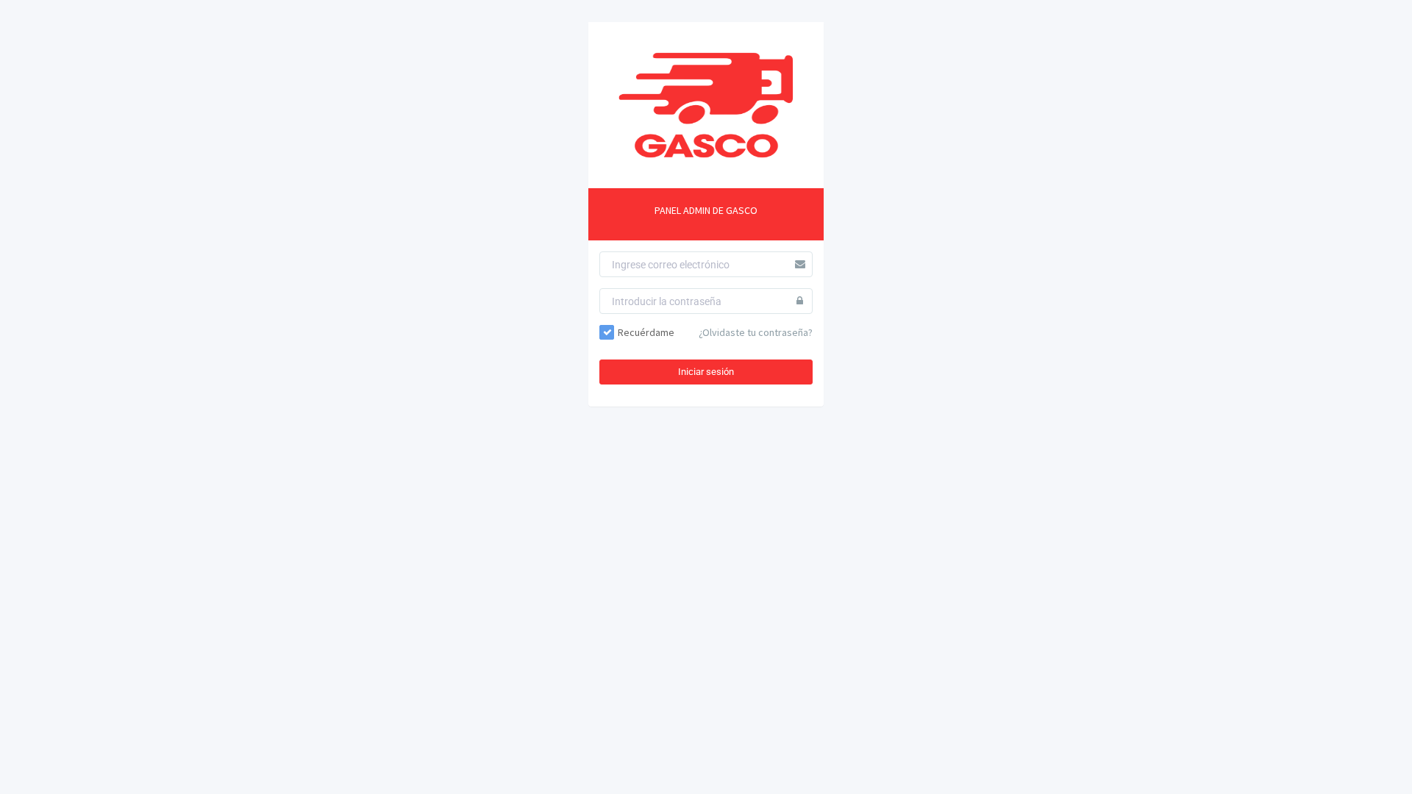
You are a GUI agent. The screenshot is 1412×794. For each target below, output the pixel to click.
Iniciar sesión (706, 371)
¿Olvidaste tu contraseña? (756, 332)
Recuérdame (646, 332)
